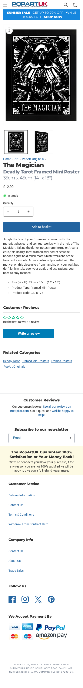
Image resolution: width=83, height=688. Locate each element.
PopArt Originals (14, 366)
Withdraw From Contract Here (28, 524)
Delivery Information (22, 495)
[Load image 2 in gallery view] (41, 142)
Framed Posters (61, 361)
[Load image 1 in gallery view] (16, 142)
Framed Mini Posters (35, 361)
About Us (15, 560)
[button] (5, 4)
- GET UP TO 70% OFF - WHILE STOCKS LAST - (41, 15)
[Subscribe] (69, 438)
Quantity (8, 203)
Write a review (29, 333)
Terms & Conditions (21, 514)
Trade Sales (16, 570)
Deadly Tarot (11, 361)
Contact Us (16, 505)
